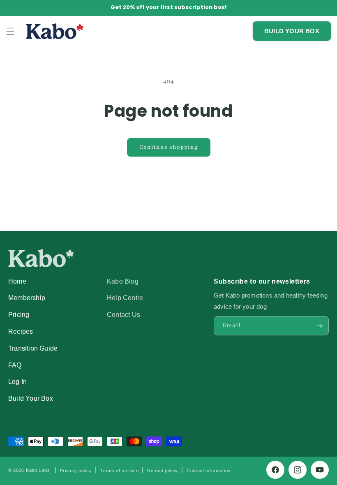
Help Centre (125, 297)
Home (17, 281)
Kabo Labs (38, 470)
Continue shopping (168, 147)
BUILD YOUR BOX (291, 31)
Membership (26, 297)
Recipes (20, 331)
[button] (10, 31)
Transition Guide (33, 348)
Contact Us (123, 314)
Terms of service (119, 470)
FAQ (15, 365)
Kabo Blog (122, 281)
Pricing (18, 314)
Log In (17, 381)
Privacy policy (76, 470)
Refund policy (162, 470)
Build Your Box (30, 398)
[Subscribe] (319, 325)
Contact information (209, 470)
